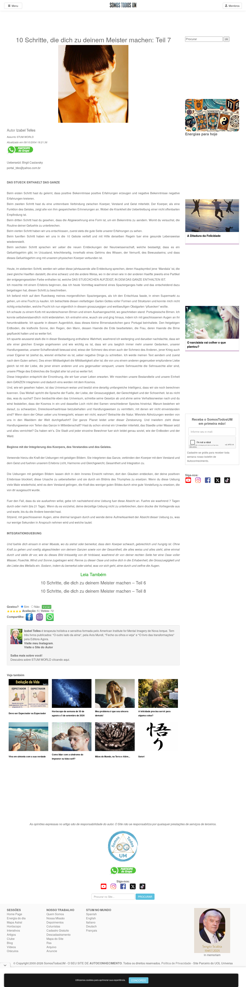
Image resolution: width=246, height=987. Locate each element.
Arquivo (51, 947)
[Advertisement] (93, 793)
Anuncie (51, 951)
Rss (49, 943)
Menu (14, 6)
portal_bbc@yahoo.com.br (24, 168)
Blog (10, 943)
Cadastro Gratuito (57, 930)
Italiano (90, 922)
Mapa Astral (14, 922)
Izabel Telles (25, 130)
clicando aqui (60, 659)
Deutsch (91, 926)
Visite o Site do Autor (38, 647)
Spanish (91, 914)
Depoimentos (55, 922)
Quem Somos (55, 914)
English (91, 918)
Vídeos (11, 947)
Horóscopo (14, 926)
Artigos (11, 934)
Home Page (14, 914)
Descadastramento (58, 934)
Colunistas (53, 926)
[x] (217, 480)
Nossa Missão (55, 918)
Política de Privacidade (176, 963)
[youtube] (188, 480)
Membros (233, 6)
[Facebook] (208, 480)
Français (91, 930)
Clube (11, 939)
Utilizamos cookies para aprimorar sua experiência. (100, 979)
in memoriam (212, 955)
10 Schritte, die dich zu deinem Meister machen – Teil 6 (93, 582)
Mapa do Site (54, 939)
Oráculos (12, 951)
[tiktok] (227, 480)
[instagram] (198, 480)
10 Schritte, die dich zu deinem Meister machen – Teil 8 (93, 591)
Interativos (13, 930)
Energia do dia (16, 918)
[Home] (123, 846)
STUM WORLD (25, 137)
